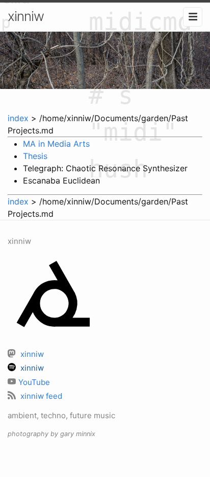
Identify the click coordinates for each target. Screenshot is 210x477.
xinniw (26, 16)
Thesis (35, 156)
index (18, 118)
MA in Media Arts (56, 144)
